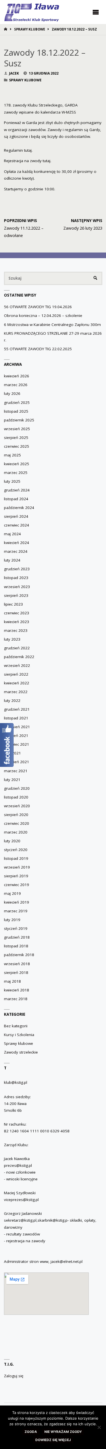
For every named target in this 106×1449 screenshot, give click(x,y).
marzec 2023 (15, 630)
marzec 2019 (15, 910)
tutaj (28, 150)
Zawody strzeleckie (21, 1052)
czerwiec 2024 (16, 525)
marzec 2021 (15, 770)
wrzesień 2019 (17, 867)
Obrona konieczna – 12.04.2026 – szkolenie (43, 315)
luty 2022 (12, 700)
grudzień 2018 (17, 937)
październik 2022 (19, 656)
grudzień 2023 (17, 568)
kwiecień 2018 (16, 990)
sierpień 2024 (16, 516)
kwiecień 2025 (16, 463)
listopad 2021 (16, 718)
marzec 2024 (15, 551)
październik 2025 (19, 420)
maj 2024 (12, 533)
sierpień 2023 (16, 595)
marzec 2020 (15, 832)
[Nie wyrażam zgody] (99, 1427)
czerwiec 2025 (16, 446)
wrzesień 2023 (17, 586)
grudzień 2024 (17, 490)
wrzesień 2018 (17, 963)
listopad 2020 (16, 797)
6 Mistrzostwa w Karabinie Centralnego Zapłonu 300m (52, 324)
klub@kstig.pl (15, 1082)
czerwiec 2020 (16, 823)
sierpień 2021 (16, 735)
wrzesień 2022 (17, 665)
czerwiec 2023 (16, 612)
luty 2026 (12, 393)
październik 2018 (19, 954)
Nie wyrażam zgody (63, 1432)
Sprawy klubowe (29, 29)
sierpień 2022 (16, 674)
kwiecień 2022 (16, 683)
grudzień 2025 (17, 402)
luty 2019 (12, 919)
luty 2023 (12, 639)
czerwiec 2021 (16, 744)
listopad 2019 (16, 858)
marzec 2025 (15, 472)
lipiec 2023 (13, 604)
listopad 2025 (16, 411)
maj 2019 (12, 893)
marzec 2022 (15, 691)
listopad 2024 (16, 498)
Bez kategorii (15, 1025)
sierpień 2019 (16, 875)
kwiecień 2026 (16, 375)
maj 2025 (12, 455)
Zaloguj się (13, 1375)
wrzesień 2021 (17, 726)
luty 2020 (12, 840)
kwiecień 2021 (16, 761)
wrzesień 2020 (17, 805)
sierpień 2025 (16, 437)
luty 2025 (12, 481)
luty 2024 (12, 560)
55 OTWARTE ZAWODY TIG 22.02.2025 (38, 348)
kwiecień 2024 (16, 542)
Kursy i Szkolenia (19, 1034)
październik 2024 (19, 507)
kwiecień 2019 (16, 902)
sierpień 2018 (16, 972)
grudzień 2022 (17, 647)
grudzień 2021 (17, 709)
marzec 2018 (15, 998)
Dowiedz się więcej (53, 1440)
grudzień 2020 (17, 788)
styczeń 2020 (15, 849)
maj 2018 (12, 981)
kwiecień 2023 (16, 621)
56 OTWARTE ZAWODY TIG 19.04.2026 (38, 306)
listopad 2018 (16, 945)
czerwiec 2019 (16, 884)
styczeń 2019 (15, 928)
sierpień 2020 (16, 814)
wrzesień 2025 (17, 428)
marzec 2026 (15, 384)
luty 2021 (12, 779)
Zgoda (31, 1432)
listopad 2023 (16, 577)
